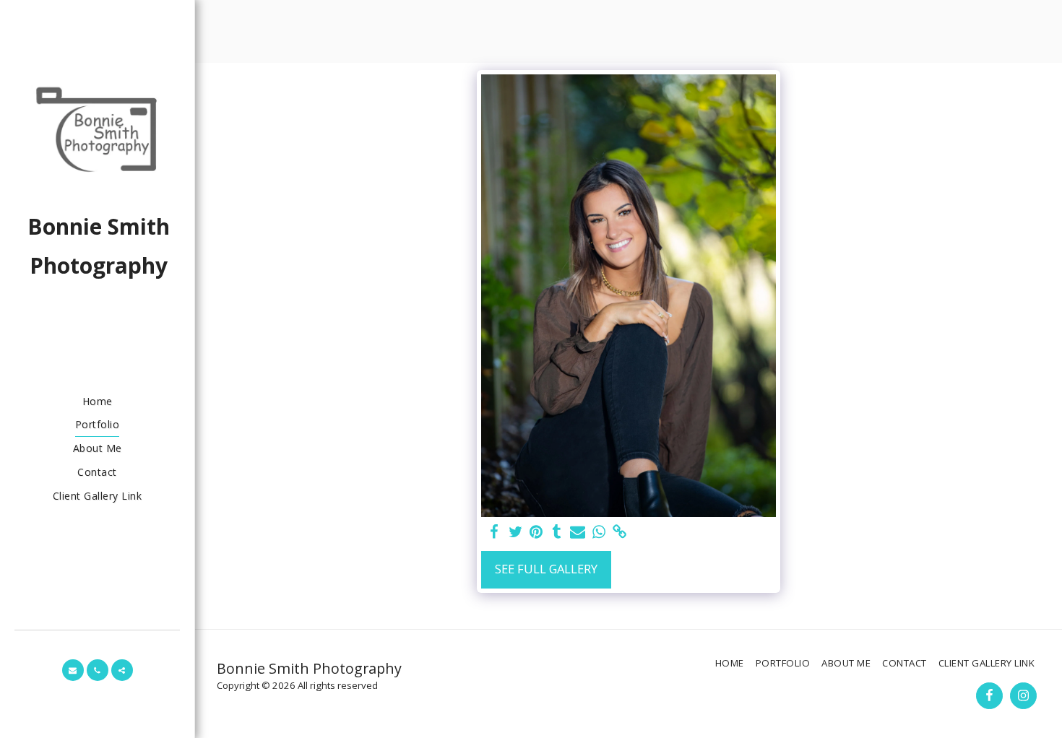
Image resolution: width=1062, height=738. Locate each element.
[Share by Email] (577, 532)
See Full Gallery (546, 568)
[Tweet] (515, 532)
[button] (73, 670)
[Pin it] (536, 532)
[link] (619, 532)
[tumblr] (556, 532)
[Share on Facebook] (494, 532)
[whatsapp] (598, 532)
